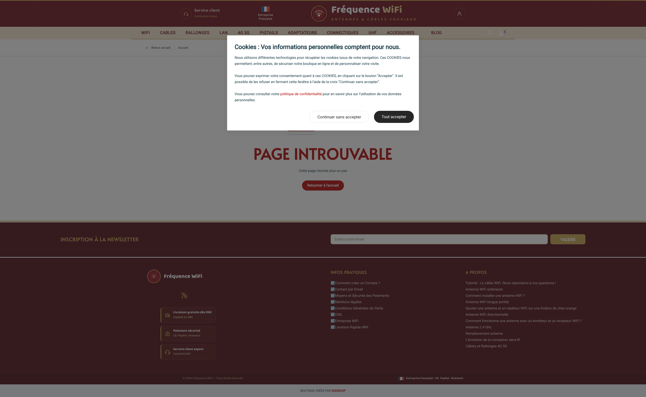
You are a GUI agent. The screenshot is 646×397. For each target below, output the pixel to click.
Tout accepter (394, 116)
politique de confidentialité (301, 94)
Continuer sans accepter (339, 117)
